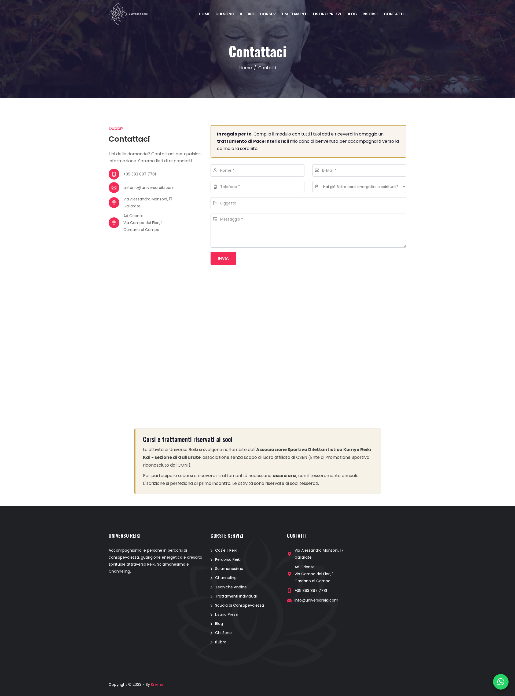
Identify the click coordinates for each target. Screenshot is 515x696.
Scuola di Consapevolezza (239, 605)
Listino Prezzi (327, 14)
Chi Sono (224, 14)
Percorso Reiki (228, 559)
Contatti (394, 14)
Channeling (226, 577)
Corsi (266, 14)
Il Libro (247, 14)
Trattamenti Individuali (236, 596)
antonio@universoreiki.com (148, 187)
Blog (352, 14)
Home (204, 14)
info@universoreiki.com (316, 600)
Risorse (370, 14)
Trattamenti (294, 14)
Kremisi (157, 684)
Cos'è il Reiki (226, 550)
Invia (223, 258)
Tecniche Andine (231, 587)
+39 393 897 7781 (139, 174)
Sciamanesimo (229, 568)
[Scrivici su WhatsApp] (501, 682)
